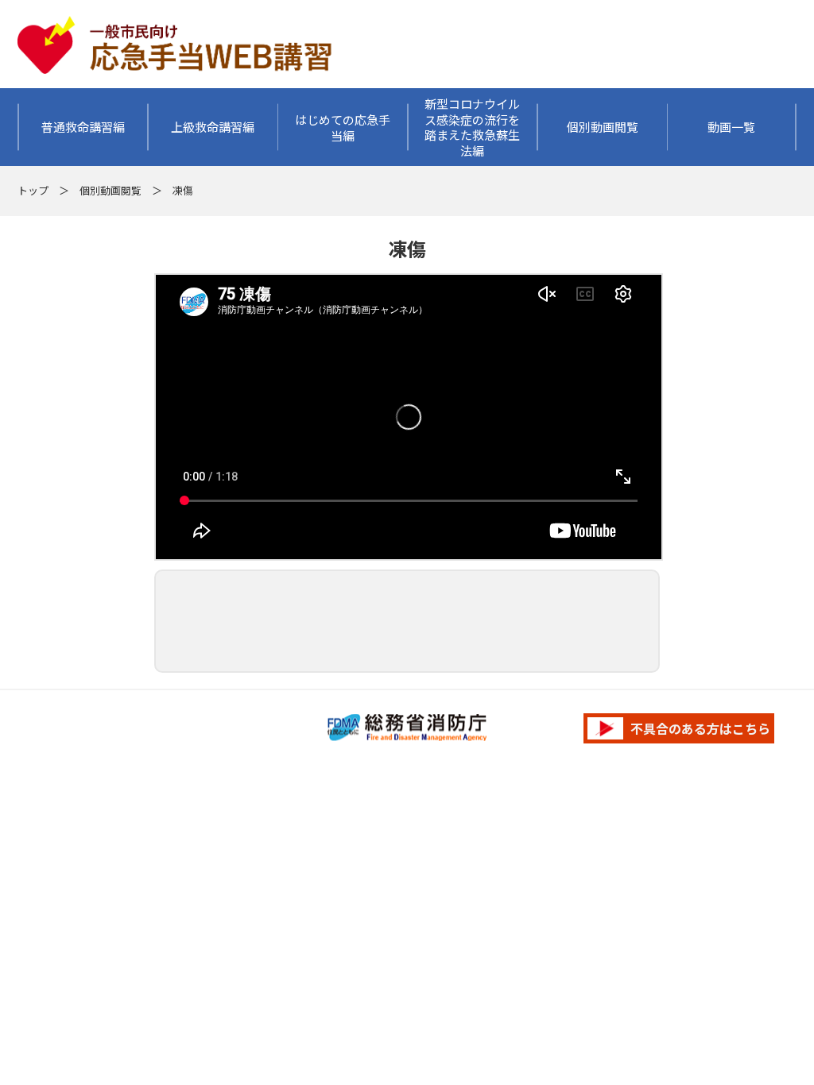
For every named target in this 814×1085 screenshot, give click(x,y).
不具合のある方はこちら (698, 728)
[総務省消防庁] (407, 728)
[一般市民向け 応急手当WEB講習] (176, 11)
